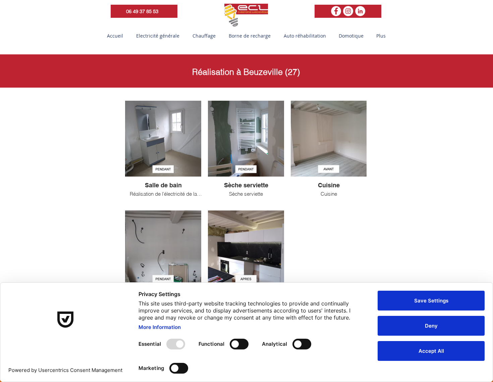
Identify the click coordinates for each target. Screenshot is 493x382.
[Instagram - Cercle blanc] (348, 11)
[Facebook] (336, 11)
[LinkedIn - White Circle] (360, 11)
